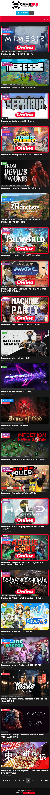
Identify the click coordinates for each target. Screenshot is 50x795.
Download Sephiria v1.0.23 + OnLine (18, 121)
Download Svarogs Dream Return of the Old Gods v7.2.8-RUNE (22, 735)
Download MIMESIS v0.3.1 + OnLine (17, 54)
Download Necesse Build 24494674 (18, 87)
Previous (7, 780)
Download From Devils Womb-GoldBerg (20, 188)
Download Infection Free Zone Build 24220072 (23, 459)
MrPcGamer (29, 793)
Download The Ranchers (13, 221)
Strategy (26, 457)
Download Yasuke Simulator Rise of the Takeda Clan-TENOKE (24, 699)
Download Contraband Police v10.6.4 (19, 493)
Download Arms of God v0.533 (16, 425)
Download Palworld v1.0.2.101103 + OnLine (20, 255)
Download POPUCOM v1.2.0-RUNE (17, 631)
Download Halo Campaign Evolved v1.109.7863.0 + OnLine (24, 527)
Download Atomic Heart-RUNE (15, 358)
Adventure (12, 51)
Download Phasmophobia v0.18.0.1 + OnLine (22, 598)
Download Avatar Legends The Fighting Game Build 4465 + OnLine (23, 289)
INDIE (25, 51)
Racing (22, 389)
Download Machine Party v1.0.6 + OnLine (20, 324)
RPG (30, 219)
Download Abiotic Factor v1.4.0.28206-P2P (21, 665)
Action (4, 51)
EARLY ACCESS (12, 595)
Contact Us (24, 13)
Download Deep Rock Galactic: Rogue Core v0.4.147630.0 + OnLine (22, 563)
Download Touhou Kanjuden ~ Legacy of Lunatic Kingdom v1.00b (24, 771)
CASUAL (19, 51)
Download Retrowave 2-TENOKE (16, 391)
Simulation (25, 185)
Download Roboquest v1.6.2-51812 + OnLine (21, 154)
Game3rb (29, 791)
